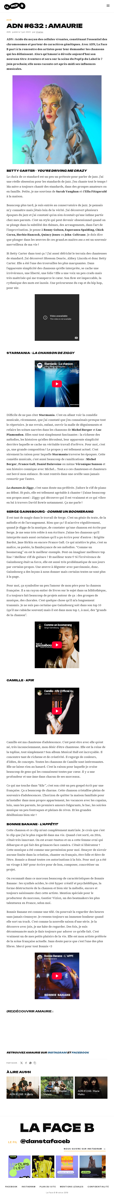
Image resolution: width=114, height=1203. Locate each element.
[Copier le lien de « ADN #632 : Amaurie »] (35, 1063)
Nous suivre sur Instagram (85, 1149)
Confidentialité (98, 1186)
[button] (57, 119)
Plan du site (48, 1186)
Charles (39, 32)
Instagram (29, 1186)
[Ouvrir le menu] (108, 5)
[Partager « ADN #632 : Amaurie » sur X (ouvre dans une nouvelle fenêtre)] (21, 1063)
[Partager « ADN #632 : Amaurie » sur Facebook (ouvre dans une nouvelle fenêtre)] (26, 1063)
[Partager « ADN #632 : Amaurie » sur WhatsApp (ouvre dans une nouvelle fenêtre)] (30, 1063)
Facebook (11, 1186)
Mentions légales (71, 1186)
